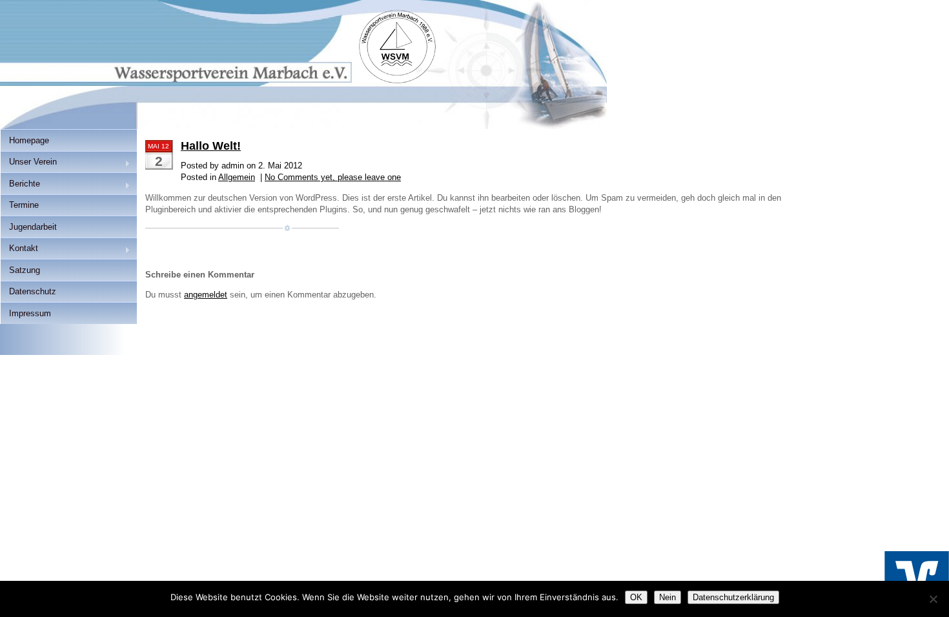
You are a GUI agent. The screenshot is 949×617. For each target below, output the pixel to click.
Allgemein (236, 177)
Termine (24, 205)
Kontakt (19, 249)
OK (636, 597)
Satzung (24, 270)
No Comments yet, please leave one (333, 177)
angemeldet (205, 294)
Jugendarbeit (33, 227)
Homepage (29, 140)
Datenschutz (32, 291)
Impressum (30, 313)
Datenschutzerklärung (733, 597)
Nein (667, 597)
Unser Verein (28, 163)
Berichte (20, 185)
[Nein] (932, 598)
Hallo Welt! (211, 145)
